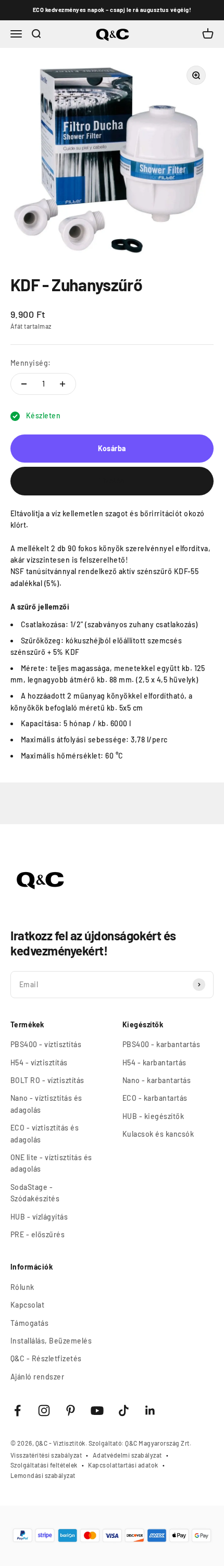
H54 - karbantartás (154, 1062)
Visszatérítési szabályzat (46, 1455)
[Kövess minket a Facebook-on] (17, 1410)
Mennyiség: (30, 362)
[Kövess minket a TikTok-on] (124, 1410)
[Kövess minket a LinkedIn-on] (150, 1410)
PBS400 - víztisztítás (45, 1044)
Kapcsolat (27, 1304)
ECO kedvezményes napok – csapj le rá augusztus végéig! (112, 9)
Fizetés (112, 480)
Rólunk (22, 1287)
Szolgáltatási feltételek (44, 1465)
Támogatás (29, 1323)
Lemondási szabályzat (43, 1475)
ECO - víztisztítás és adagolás (44, 1133)
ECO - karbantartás (155, 1097)
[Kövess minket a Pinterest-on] (71, 1410)
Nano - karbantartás (156, 1080)
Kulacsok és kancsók (158, 1133)
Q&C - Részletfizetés (46, 1358)
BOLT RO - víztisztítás (47, 1080)
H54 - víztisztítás (39, 1062)
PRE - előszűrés (37, 1234)
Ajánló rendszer (37, 1376)
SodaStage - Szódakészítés (34, 1193)
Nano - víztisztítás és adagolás (46, 1103)
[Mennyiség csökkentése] (24, 384)
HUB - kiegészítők (153, 1116)
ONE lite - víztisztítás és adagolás (51, 1163)
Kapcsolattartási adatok (123, 1465)
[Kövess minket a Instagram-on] (44, 1410)
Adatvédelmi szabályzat (127, 1455)
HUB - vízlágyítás (39, 1216)
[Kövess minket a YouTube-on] (97, 1410)
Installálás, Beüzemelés (51, 1340)
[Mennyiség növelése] (62, 384)
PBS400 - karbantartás (161, 1044)
